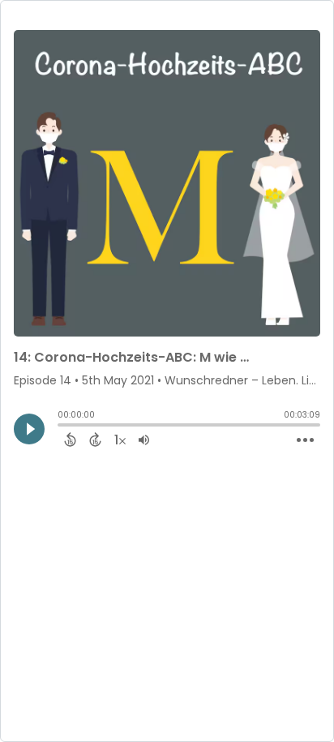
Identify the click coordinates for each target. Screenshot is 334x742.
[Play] (29, 429)
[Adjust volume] (144, 439)
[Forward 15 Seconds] (95, 439)
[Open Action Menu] (305, 440)
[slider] (61, 426)
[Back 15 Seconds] (70, 439)
